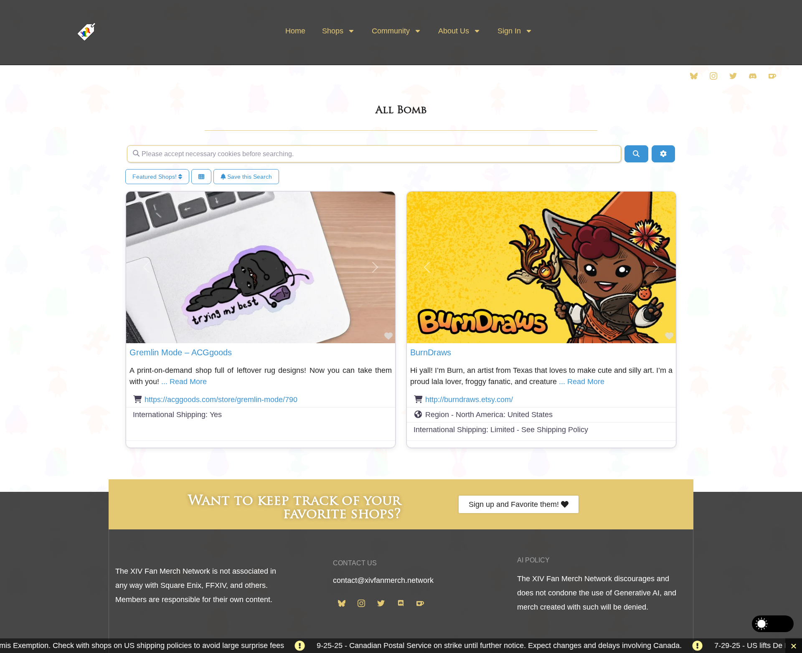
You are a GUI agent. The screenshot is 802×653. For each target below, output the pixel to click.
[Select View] (201, 177)
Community (391, 31)
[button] (146, 267)
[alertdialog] (401, 645)
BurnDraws (430, 352)
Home (295, 31)
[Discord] (753, 75)
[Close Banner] (793, 645)
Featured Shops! (155, 176)
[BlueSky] (694, 75)
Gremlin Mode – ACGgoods (180, 352)
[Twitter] (733, 75)
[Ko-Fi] (772, 75)
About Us (453, 31)
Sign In (509, 31)
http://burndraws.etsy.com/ (469, 399)
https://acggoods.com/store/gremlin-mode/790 (221, 399)
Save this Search (249, 176)
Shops (332, 31)
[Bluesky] (342, 602)
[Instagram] (713, 75)
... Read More (184, 381)
